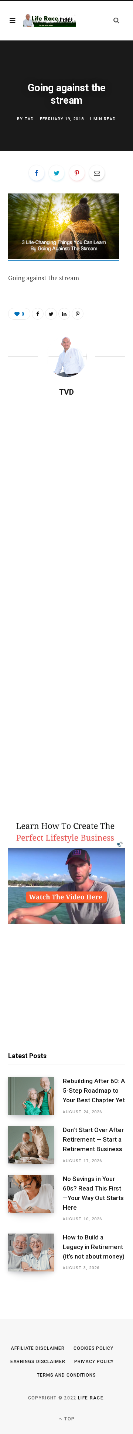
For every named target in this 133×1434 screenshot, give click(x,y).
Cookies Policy (93, 1348)
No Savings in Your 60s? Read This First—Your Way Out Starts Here (93, 1193)
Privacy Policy (94, 1361)
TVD (29, 119)
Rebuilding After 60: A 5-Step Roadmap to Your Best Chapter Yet (94, 1090)
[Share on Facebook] (36, 173)
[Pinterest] (77, 173)
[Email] (97, 173)
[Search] (116, 20)
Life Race (90, 1398)
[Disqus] (66, 497)
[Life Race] (49, 20)
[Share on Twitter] (56, 173)
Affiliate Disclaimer (38, 1348)
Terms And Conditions (66, 1375)
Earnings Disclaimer (37, 1361)
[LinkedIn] (64, 314)
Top (69, 1418)
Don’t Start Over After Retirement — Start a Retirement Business (93, 1139)
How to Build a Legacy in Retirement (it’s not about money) (94, 1247)
